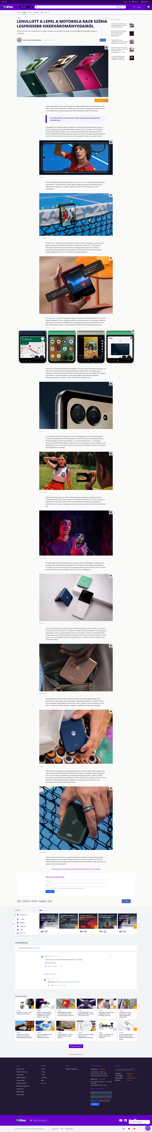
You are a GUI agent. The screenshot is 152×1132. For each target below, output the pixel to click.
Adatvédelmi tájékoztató (22, 1086)
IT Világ (18, 1010)
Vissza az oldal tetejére (75, 1054)
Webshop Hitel (20, 1069)
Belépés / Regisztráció (71, 1069)
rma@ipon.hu (130, 1075)
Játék (41, 12)
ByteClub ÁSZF (69, 1129)
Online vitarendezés (21, 1083)
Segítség (117, 1066)
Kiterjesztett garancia (21, 1072)
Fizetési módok (20, 1094)
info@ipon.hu (130, 1080)
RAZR (49, 901)
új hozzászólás (54, 966)
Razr (54, 243)
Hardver (30, 12)
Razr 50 (82, 182)
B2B (130, 2)
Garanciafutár (19, 1074)
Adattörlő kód (19, 1089)
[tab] (40, 910)
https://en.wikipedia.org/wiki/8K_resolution (68, 982)
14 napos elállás (20, 1080)
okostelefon (26, 901)
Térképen (101, 1069)
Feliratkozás (50, 891)
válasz (61, 966)
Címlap (18, 12)
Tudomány (36, 12)
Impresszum (55, 1129)
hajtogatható (42, 901)
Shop (134, 7)
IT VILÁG (19, 18)
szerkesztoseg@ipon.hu (132, 1078)
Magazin (139, 7)
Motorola (34, 901)
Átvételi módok (20, 1091)
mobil (19, 901)
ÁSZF (61, 1129)
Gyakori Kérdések (20, 1077)
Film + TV (46, 12)
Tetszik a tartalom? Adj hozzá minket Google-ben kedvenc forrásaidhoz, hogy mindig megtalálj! (76, 869)
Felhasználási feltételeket (64, 888)
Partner (125, 2)
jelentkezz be (35, 948)
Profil (68, 1066)
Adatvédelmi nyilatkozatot (79, 888)
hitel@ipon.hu (130, 1073)
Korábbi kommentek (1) (50, 974)
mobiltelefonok (51, 318)
